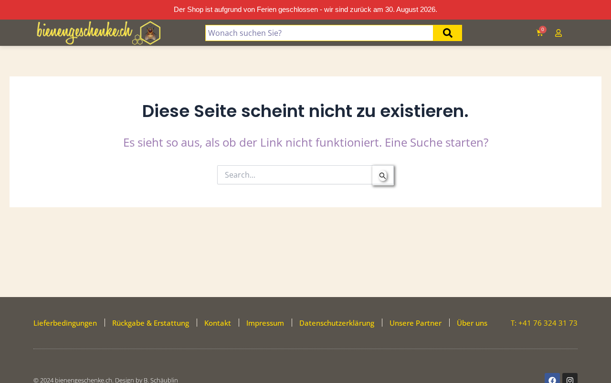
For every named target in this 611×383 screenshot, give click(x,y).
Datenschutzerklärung (336, 323)
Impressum (265, 323)
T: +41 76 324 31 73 (544, 323)
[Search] (447, 33)
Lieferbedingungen (65, 323)
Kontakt (217, 323)
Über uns (472, 323)
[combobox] (319, 33)
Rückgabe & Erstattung (150, 323)
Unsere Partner (416, 323)
